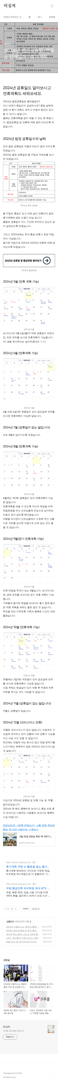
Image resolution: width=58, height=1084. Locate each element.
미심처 (9, 6)
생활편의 (10, 921)
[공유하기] (12, 909)
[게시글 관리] (15, 909)
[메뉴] (52, 6)
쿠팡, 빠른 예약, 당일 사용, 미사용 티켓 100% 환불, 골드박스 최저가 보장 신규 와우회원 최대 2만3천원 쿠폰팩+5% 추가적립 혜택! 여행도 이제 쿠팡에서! (28, 894)
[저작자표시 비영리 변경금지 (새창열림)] (36, 909)
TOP (52, 1074)
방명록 (52, 17)
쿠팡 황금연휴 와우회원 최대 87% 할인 (28, 888)
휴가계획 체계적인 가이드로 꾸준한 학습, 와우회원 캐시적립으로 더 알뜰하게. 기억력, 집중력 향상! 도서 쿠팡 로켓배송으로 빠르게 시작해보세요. (28, 872)
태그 (40, 17)
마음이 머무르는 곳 (12, 17)
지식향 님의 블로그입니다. (13, 1031)
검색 (45, 6)
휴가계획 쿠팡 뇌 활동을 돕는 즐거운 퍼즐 (28, 866)
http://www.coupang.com (18, 862)
